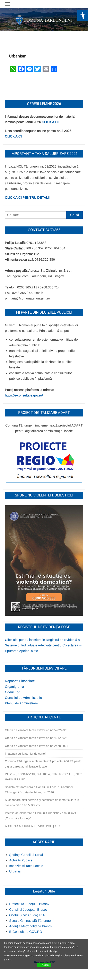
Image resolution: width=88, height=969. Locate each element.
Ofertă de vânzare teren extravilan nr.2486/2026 (36, 737)
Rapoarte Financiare (20, 681)
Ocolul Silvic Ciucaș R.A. (27, 915)
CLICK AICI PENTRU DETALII (27, 197)
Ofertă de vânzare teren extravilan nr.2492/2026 (36, 730)
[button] (82, 15)
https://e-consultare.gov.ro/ (24, 395)
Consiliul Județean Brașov (28, 909)
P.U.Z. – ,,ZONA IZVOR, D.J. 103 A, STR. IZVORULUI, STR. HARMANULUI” (43, 776)
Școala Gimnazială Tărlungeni (31, 920)
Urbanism (16, 871)
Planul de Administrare (21, 703)
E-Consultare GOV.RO (25, 931)
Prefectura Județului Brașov (29, 904)
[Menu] (7, 4)
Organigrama (14, 686)
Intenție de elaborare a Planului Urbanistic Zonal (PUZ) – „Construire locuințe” (41, 815)
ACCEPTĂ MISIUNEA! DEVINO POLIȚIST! (32, 826)
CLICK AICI (50, 122)
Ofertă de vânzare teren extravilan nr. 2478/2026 (36, 745)
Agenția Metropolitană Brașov (30, 926)
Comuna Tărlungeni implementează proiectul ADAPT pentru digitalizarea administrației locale (43, 764)
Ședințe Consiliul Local (26, 854)
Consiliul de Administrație (23, 697)
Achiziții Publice (21, 860)
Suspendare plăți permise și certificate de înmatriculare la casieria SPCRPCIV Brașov (42, 802)
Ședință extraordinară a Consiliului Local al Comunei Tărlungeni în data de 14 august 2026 (39, 789)
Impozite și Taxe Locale (26, 866)
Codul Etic (12, 692)
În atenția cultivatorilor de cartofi (25, 753)
